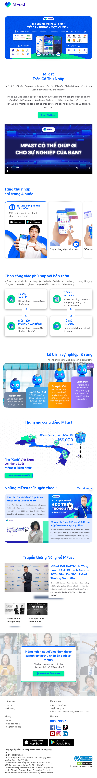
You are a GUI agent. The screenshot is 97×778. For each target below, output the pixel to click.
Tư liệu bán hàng (12, 724)
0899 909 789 (59, 721)
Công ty (8, 705)
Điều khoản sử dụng (59, 705)
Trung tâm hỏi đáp (13, 727)
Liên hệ (8, 721)
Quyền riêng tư (57, 708)
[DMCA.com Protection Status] (84, 764)
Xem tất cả (83, 488)
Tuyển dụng (10, 708)
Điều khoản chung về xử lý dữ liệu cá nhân (69, 711)
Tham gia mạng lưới (19, 476)
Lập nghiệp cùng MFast (48, 674)
